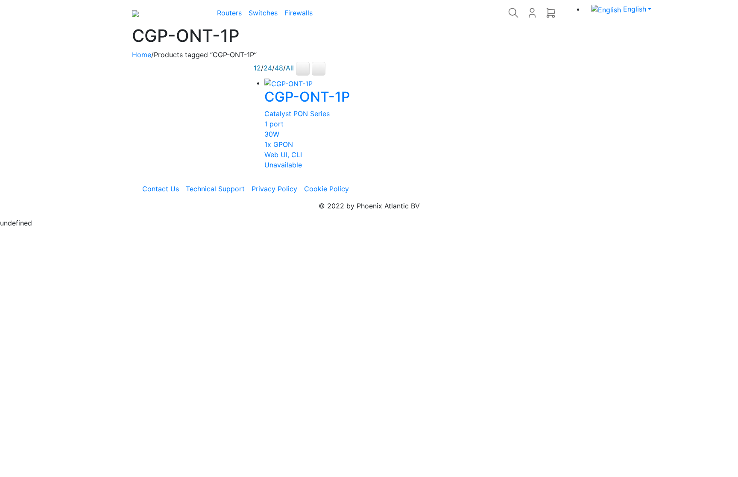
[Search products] (513, 12)
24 (268, 68)
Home (141, 54)
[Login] (532, 12)
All (290, 68)
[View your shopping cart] (551, 12)
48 (279, 68)
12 (257, 68)
